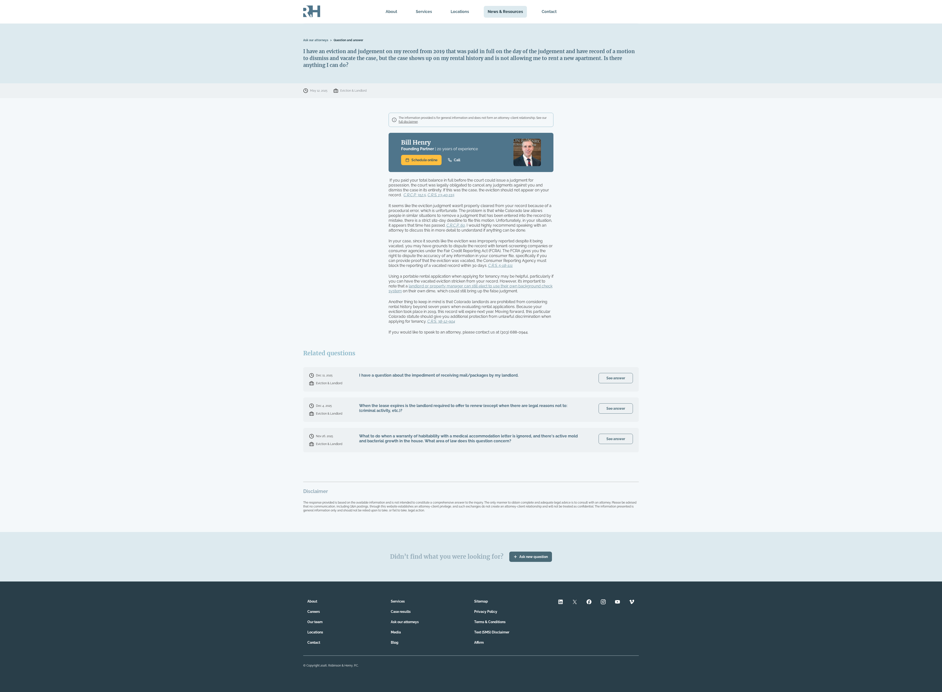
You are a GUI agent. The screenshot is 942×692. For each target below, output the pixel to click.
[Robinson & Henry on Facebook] (589, 602)
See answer (615, 378)
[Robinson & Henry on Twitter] (575, 602)
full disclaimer (408, 122)
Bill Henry (416, 142)
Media (396, 632)
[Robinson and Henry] (311, 11)
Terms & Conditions (490, 622)
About (391, 11)
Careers (313, 612)
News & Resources (505, 11)
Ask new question (533, 557)
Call (457, 160)
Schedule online (424, 160)
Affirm (479, 642)
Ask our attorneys (315, 40)
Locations (460, 11)
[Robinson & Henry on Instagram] (603, 602)
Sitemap (481, 601)
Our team (315, 622)
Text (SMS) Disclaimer (491, 632)
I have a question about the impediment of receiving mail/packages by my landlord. (439, 375)
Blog (394, 642)
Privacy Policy (485, 612)
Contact (549, 11)
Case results (401, 612)
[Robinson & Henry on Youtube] (617, 602)
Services (424, 11)
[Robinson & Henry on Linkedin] (560, 602)
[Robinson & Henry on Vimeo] (632, 602)
